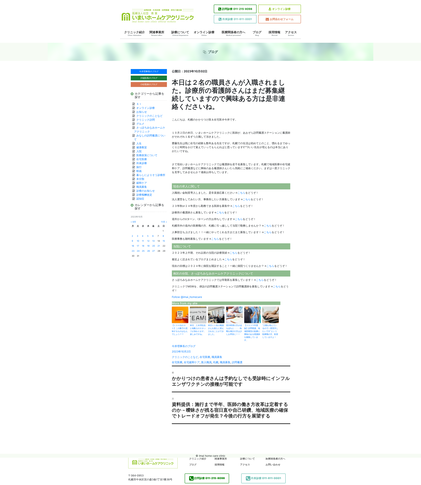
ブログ (257, 33)
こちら (241, 192)
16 (133, 246)
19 (148, 246)
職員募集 (217, 357)
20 (153, 246)
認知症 (140, 198)
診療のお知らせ (145, 190)
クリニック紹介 (134, 33)
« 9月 (133, 222)
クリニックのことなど (185, 357)
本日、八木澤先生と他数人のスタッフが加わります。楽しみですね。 (198, 329)
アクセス (291, 33)
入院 (139, 151)
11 (143, 241)
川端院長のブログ (148, 78)
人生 (139, 143)
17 (138, 246)
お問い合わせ (273, 464)
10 (138, 241)
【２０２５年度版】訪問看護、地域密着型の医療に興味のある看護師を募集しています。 (252, 332)
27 (153, 251)
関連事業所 (156, 33)
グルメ (140, 123)
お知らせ (141, 111)
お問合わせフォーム (282, 19)
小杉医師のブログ (148, 84)
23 (133, 251)
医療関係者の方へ (233, 33)
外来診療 (141, 163)
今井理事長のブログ (184, 346)
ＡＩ (139, 104)
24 (138, 251)
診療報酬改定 (144, 194)
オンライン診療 (281, 9)
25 (143, 251)
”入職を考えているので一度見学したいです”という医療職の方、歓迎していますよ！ (270, 331)
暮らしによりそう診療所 (150, 175)
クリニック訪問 (145, 119)
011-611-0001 (237, 19)
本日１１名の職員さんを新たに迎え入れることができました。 (216, 329)
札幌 (215, 362)
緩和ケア (142, 182)
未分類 (140, 179)
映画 (139, 171)
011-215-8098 (237, 9)
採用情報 (274, 33)
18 (143, 246)
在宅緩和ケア (192, 362)
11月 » (164, 222)
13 (153, 241)
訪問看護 (237, 362)
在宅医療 (205, 357)
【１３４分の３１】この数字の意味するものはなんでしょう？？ (180, 329)
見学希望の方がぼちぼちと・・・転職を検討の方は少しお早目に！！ (234, 329)
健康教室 (141, 147)
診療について (180, 33)
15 (164, 241)
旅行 (139, 167)
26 (148, 251)
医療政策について (146, 155)
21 (159, 246)
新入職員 (206, 362)
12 (148, 241)
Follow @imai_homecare (187, 297)
